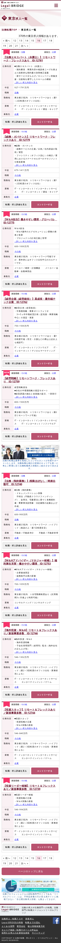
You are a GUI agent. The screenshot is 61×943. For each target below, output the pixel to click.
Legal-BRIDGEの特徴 (12, 922)
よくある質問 (8, 926)
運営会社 (21, 926)
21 (16, 45)
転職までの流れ (32, 922)
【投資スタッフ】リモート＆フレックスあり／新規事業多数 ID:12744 (29, 711)
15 (32, 40)
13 (20, 40)
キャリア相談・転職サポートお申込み (20, 930)
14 (26, 40)
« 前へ (6, 40)
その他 (24, 131)
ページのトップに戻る (30, 871)
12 (14, 40)
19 (4, 45)
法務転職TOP (9, 29)
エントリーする (44, 121)
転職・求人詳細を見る (16, 121)
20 (10, 45)
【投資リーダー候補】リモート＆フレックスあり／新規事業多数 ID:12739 (29, 787)
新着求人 (29, 918)
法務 (23, 52)
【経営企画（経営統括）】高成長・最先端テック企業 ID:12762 (29, 300)
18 (50, 40)
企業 (54, 52)
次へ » (24, 45)
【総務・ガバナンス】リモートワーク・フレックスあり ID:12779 (29, 138)
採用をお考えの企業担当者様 (16, 932)
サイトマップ (38, 932)
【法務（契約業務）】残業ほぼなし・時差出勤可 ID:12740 (29, 482)
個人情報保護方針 (36, 926)
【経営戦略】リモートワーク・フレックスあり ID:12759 (29, 379)
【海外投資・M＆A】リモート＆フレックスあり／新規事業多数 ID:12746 (30, 631)
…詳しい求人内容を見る (26, 82)
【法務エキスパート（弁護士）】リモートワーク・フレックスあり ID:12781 (29, 58)
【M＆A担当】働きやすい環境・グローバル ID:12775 (30, 221)
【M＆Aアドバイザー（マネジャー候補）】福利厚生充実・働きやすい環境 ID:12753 (30, 562)
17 (44, 40)
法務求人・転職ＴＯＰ (12, 918)
